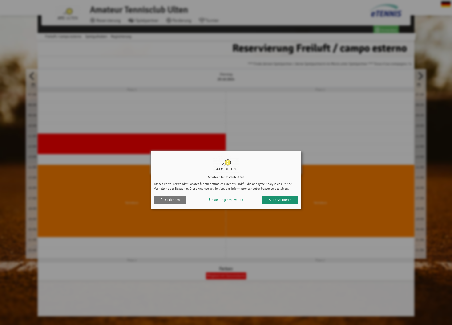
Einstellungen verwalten (226, 200)
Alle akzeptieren (280, 200)
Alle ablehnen (170, 200)
